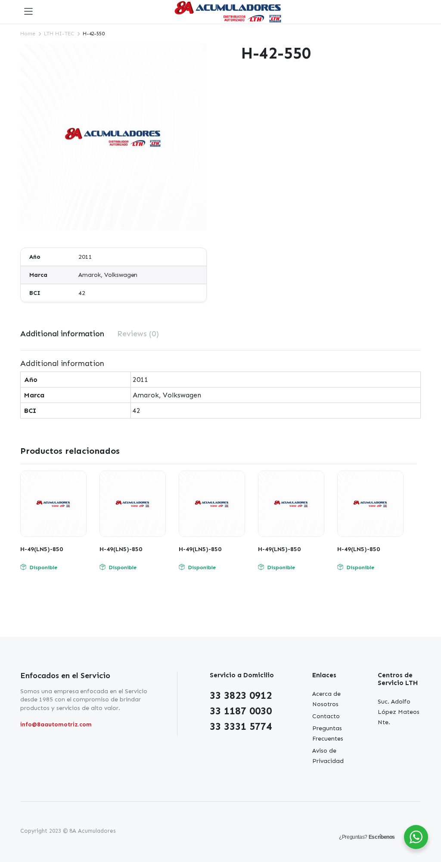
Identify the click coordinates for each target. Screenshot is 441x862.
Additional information (62, 333)
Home (27, 34)
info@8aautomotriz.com (56, 724)
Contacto (326, 716)
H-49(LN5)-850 (41, 549)
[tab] (62, 334)
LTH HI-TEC (59, 34)
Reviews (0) (138, 333)
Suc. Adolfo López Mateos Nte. (398, 712)
